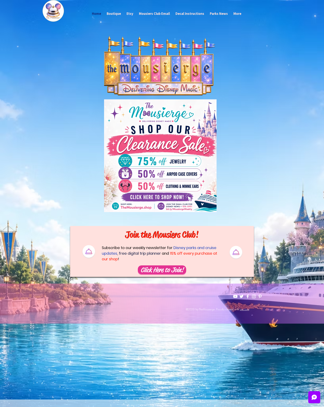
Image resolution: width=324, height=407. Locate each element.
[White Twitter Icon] (241, 296)
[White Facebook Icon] (247, 296)
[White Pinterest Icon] (260, 296)
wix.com (244, 309)
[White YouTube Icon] (235, 296)
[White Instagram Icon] (253, 296)
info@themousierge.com (92, 303)
